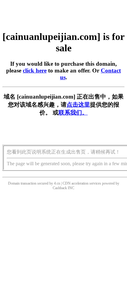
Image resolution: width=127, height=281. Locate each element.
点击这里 (78, 104)
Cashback (60, 188)
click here (35, 70)
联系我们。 (73, 112)
